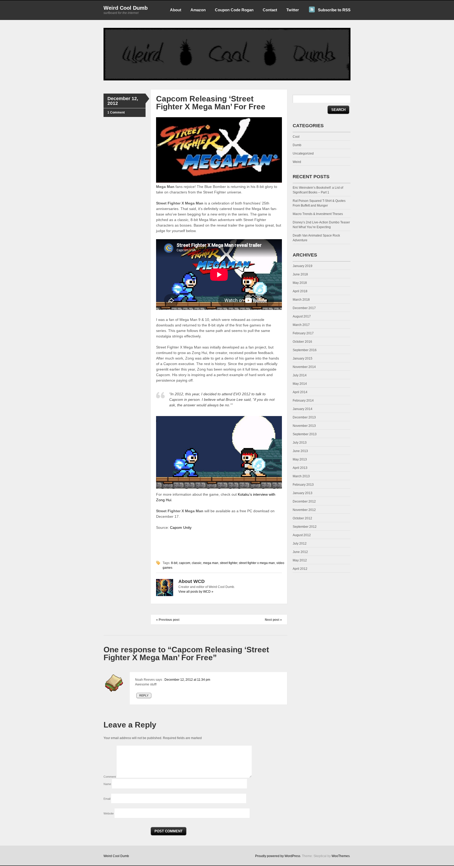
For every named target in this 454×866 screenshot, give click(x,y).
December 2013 (304, 417)
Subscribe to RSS (334, 10)
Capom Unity (181, 527)
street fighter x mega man (257, 563)
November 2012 (304, 510)
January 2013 (302, 493)
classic (197, 563)
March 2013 (301, 476)
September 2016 (305, 350)
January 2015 (302, 358)
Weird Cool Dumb (126, 8)
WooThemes (341, 856)
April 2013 (300, 468)
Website (109, 813)
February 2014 (303, 400)
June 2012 (300, 552)
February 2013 (303, 484)
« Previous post (167, 620)
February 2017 (303, 333)
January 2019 (302, 266)
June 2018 (300, 274)
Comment (110, 776)
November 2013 (304, 426)
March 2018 (301, 299)
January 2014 (302, 409)
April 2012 (300, 569)
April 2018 (300, 291)
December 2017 (304, 308)
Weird (297, 162)
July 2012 (300, 543)
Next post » (273, 620)
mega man (210, 563)
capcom (184, 563)
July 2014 (300, 375)
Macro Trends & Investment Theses (318, 214)
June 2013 (300, 451)
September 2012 (305, 527)
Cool (296, 137)
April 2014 (300, 392)
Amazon (198, 10)
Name (108, 784)
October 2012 (302, 518)
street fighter (228, 563)
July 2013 (300, 442)
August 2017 (302, 316)
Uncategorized (303, 153)
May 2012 (300, 560)
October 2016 (302, 342)
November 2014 (304, 367)
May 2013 (300, 459)
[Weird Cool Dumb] (227, 79)
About (175, 10)
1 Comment (116, 112)
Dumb (297, 145)
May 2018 (300, 283)
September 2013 (305, 434)
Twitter (292, 10)
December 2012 (304, 501)
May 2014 (300, 384)
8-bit (174, 563)
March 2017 (301, 325)
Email (107, 798)
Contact (270, 10)
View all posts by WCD (195, 591)
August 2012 (302, 535)
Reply (143, 695)
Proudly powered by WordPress (277, 856)
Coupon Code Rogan (234, 10)
